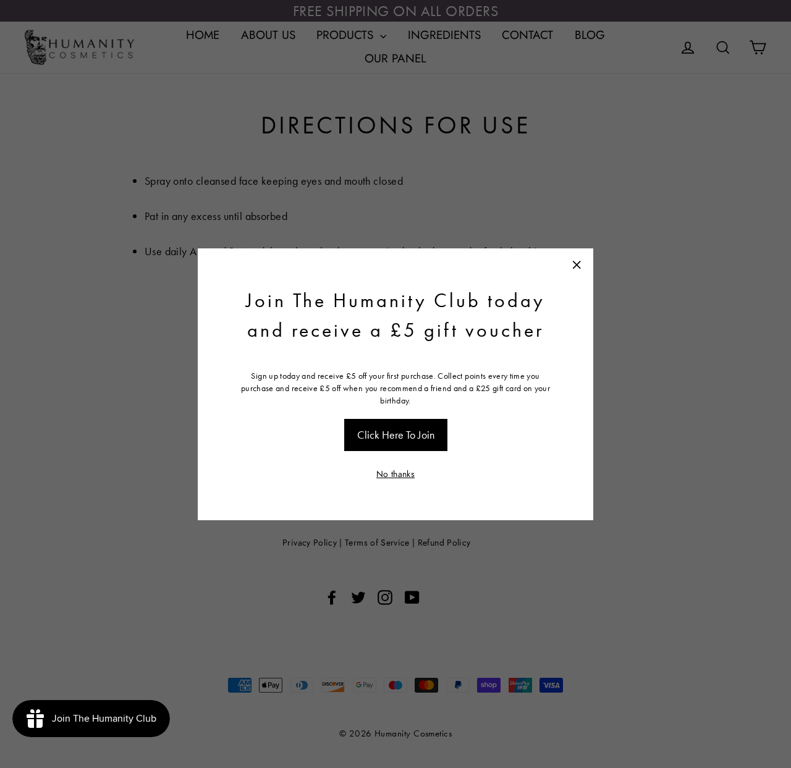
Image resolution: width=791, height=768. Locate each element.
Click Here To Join (395, 435)
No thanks (395, 474)
